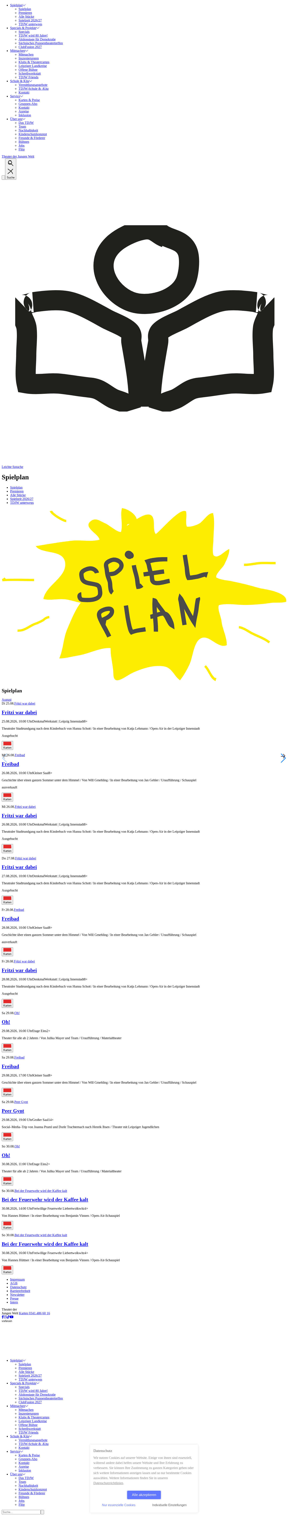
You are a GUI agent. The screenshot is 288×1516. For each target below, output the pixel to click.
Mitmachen (17, 50)
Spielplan (16, 5)
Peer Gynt (21, 1102)
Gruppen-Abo (28, 104)
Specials (24, 32)
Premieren (25, 13)
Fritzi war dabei (24, 703)
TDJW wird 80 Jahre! (33, 35)
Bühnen (24, 141)
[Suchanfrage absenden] (42, 1512)
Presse (14, 1298)
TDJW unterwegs (30, 24)
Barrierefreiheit (20, 1291)
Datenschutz (18, 1287)
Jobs (21, 145)
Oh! (17, 1013)
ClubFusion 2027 (30, 47)
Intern (14, 1302)
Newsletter (17, 1294)
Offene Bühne (28, 69)
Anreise (24, 111)
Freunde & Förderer (32, 138)
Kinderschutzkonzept (33, 134)
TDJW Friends (28, 77)
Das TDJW (26, 123)
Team (22, 126)
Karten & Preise (29, 100)
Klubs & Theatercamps (34, 62)
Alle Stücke (26, 16)
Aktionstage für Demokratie (37, 39)
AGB (13, 1283)
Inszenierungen (29, 58)
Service (15, 96)
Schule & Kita (19, 81)
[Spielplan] (144, 682)
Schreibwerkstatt (30, 73)
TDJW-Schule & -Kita (33, 88)
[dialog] (144, 1479)
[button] (283, 758)
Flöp (22, 149)
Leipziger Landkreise (33, 66)
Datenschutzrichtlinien (108, 1483)
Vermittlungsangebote (33, 85)
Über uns (16, 119)
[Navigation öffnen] (3, 177)
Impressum (17, 1279)
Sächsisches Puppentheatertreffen (41, 43)
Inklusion (25, 115)
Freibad (20, 755)
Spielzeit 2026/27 (30, 20)
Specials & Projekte (23, 28)
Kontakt (24, 92)
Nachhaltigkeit (28, 130)
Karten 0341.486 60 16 (34, 1313)
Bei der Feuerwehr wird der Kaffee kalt (41, 1191)
